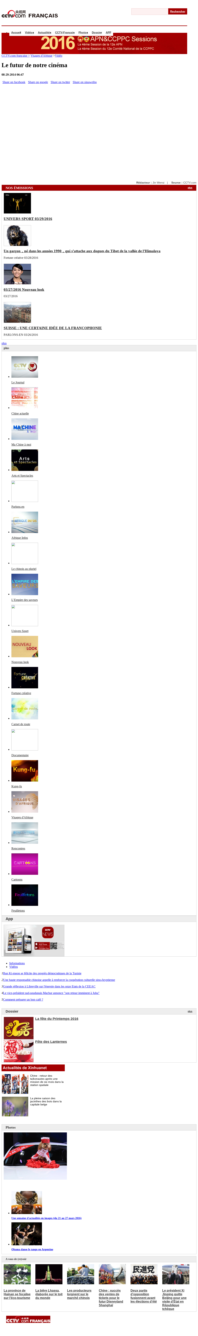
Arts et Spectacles (22, 475)
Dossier (97, 32)
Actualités (44, 32)
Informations (17, 963)
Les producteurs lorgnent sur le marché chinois (79, 1294)
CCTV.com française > (16, 55)
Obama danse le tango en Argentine (32, 1249)
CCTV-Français (65, 32)
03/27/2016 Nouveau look (24, 290)
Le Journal (17, 382)
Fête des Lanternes (51, 1042)
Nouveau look (20, 662)
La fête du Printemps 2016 (56, 1019)
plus (190, 187)
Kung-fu (16, 786)
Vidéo (58, 55)
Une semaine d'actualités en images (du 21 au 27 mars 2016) (46, 1218)
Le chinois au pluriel (23, 568)
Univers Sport (19, 631)
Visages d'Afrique (41, 55)
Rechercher (177, 11)
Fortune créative (21, 693)
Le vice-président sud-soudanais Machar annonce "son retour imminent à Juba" (51, 993)
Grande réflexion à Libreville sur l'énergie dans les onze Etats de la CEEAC (49, 986)
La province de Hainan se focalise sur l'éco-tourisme (17, 1294)
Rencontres (18, 848)
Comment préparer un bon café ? (23, 999)
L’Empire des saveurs (24, 600)
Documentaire (20, 755)
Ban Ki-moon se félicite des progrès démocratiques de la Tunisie (42, 973)
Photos (83, 32)
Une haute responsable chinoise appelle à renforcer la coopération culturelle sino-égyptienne (59, 979)
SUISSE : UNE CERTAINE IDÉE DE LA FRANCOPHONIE (53, 328)
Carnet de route (20, 724)
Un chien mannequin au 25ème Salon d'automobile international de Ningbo (64, 1185)
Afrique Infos (19, 537)
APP (108, 32)
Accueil (16, 32)
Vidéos (29, 32)
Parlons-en (17, 506)
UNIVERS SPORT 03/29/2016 (28, 219)
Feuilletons (18, 910)
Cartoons (16, 879)
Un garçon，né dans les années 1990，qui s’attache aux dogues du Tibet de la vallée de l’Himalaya (82, 251)
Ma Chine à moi (21, 444)
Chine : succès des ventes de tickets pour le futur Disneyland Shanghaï (111, 1298)
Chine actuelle (20, 413)
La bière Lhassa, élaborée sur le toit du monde (48, 1294)
